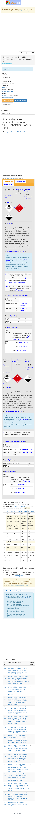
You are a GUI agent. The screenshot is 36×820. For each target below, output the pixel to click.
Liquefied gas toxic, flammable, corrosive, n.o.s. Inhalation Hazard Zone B (17, 804)
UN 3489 (5, 667)
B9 (6, 280)
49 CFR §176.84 (23, 342)
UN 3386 (5, 765)
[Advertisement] (18, 32)
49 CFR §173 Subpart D (22, 506)
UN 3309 (5, 803)
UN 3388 (5, 746)
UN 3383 (5, 727)
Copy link (23, 53)
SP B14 (11, 91)
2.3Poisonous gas (8, 195)
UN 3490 (5, 687)
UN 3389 (5, 707)
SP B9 (7, 91)
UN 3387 (5, 755)
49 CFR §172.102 (23, 419)
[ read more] (22, 278)
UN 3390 (5, 698)
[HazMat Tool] (13, 2)
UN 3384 (5, 717)
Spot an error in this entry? (8, 97)
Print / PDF (31, 53)
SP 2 (3, 91)
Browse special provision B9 (16, 282)
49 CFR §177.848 (19, 576)
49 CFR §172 (5, 95)
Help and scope (25, 11)
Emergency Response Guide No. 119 (14, 132)
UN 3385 (5, 774)
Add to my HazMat (8, 100)
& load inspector (8, 104)
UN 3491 (5, 736)
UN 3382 (5, 784)
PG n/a (10, 511)
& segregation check (21, 100)
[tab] (8, 181)
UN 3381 (5, 793)
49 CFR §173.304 (27, 449)
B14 (6, 286)
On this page (4, 110)
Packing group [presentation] (8, 181)
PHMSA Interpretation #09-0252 (19, 585)
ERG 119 (4, 87)
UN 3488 (5, 677)
